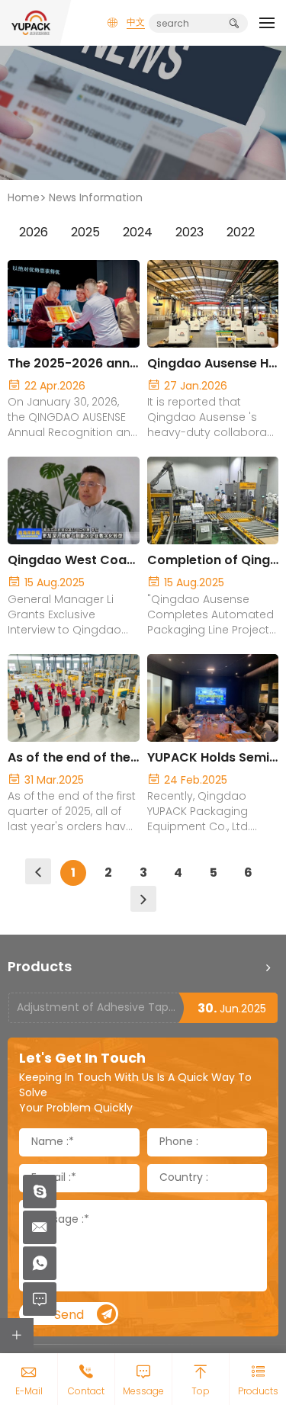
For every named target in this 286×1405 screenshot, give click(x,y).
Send (69, 1315)
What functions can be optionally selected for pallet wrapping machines (97, 1013)
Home (24, 198)
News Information (96, 198)
